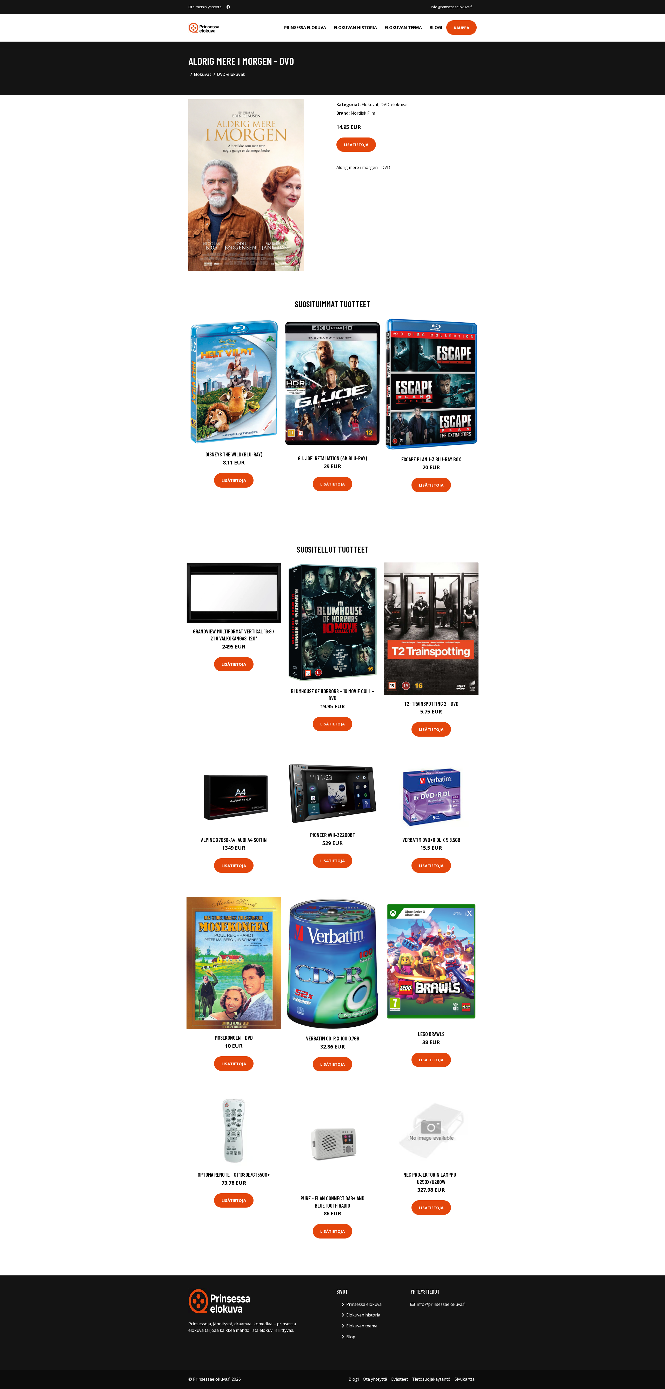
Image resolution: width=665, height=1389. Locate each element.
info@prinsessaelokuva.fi (452, 6)
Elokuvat (202, 74)
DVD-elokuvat (231, 74)
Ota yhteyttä (375, 1379)
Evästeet (399, 1379)
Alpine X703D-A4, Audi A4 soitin (234, 839)
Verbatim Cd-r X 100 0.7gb (332, 1038)
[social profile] (228, 7)
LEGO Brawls (431, 1034)
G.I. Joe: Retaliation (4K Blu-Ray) (332, 458)
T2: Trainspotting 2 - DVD (431, 703)
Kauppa (461, 27)
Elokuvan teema (403, 27)
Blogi (436, 27)
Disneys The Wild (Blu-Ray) (233, 454)
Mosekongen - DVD (234, 1037)
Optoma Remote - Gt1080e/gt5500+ (234, 1174)
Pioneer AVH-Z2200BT (332, 834)
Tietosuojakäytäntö (431, 1379)
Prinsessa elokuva (305, 27)
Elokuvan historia (355, 27)
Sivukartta (465, 1379)
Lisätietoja (356, 144)
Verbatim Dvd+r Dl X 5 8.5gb (431, 839)
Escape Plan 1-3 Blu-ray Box (431, 459)
